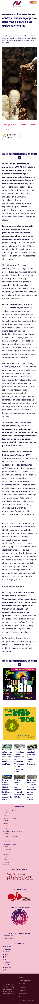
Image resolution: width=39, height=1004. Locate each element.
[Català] (31, 2)
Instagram (8, 949)
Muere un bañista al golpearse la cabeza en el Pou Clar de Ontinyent (31, 757)
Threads (7, 970)
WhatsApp (8, 962)
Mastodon (8, 967)
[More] (19, 157)
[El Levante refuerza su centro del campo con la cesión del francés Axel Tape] (7, 746)
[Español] (35, 2)
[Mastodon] (22, 154)
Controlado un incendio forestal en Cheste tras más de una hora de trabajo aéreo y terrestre (32, 789)
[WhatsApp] (3, 962)
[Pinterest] (35, 154)
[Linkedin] (29, 154)
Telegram (8, 957)
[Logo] (16, 4)
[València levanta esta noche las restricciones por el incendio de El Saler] (19, 777)
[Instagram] (10, 154)
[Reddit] (32, 154)
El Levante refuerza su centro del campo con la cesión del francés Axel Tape (7, 757)
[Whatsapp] (7, 154)
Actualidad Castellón (8, 938)
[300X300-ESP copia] (19, 723)
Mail (6, 954)
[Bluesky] (25, 154)
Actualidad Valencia (29, 125)
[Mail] (3, 954)
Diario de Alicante (7, 936)
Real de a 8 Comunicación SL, (8, 989)
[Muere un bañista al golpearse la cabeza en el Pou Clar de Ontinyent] (32, 746)
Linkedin (7, 951)
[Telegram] (19, 154)
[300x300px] (19, 699)
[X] (16, 154)
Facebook (8, 946)
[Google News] (3, 154)
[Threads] (3, 970)
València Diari (6, 941)
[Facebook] (13, 154)
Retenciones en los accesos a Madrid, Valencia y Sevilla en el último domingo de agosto (7, 789)
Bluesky (7, 965)
